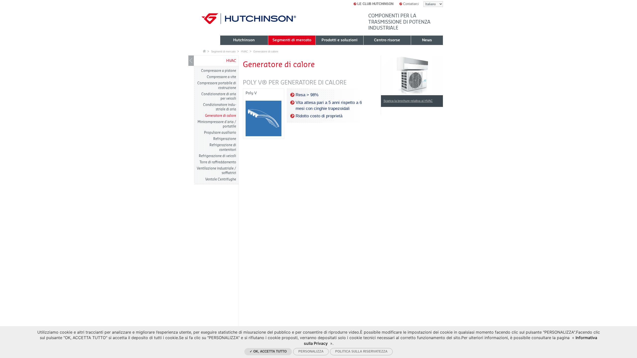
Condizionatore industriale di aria (219, 107)
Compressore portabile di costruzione (216, 85)
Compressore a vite (221, 77)
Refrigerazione (224, 138)
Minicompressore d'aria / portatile (217, 124)
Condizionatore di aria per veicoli (218, 96)
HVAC (244, 51)
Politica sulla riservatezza (361, 351)
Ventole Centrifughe (220, 179)
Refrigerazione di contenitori (223, 147)
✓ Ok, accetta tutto (268, 351)
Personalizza (310, 351)
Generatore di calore (265, 51)
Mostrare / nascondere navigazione (191, 60)
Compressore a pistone (218, 70)
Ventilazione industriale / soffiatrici (216, 171)
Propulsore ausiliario (220, 132)
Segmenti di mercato (223, 51)
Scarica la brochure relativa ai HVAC (408, 101)
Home (204, 51)
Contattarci (410, 4)
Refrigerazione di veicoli (217, 156)
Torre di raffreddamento (218, 162)
